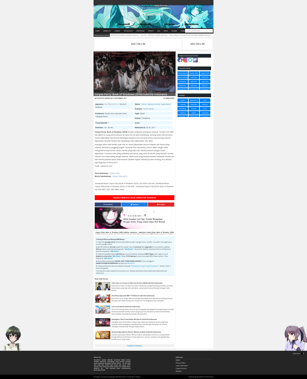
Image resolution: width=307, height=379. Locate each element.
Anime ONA (194, 73)
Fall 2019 (182, 86)
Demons (205, 104)
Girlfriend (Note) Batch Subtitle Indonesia (124, 35)
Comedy (183, 104)
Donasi (183, 31)
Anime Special (183, 77)
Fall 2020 (194, 86)
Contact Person (181, 368)
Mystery (150, 104)
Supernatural (166, 104)
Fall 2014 (194, 77)
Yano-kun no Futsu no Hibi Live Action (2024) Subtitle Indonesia (137, 283)
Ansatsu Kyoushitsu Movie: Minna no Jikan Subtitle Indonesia (136, 332)
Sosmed (174, 31)
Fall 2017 (194, 81)
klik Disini (129, 249)
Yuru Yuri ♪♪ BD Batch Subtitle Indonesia (153, 35)
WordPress (200, 377)
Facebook (109, 204)
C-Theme (137, 377)
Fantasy (183, 113)
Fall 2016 (182, 81)
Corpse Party (114, 173)
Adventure (194, 100)
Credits (151, 31)
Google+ (162, 204)
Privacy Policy (181, 363)
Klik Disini (114, 251)
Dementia (193, 104)
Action (182, 100)
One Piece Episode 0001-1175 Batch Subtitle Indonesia (133, 296)
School (157, 104)
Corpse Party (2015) (120, 176)
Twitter (135, 204)
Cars (205, 100)
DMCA (166, 31)
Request (178, 371)
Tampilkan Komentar (134, 346)
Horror (143, 104)
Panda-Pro (209, 377)
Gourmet (205, 113)
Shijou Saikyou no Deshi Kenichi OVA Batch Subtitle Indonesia (190, 35)
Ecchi (205, 109)
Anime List (107, 31)
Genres (117, 31)
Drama (193, 109)
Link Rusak (140, 31)
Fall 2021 (205, 86)
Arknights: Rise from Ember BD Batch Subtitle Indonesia (134, 319)
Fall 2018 (205, 81)
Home (97, 31)
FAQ (158, 31)
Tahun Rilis (128, 31)
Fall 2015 (205, 77)
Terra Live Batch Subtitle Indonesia (126, 306)
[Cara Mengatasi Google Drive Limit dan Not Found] (134, 228)
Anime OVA (205, 73)
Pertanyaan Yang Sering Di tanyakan (144, 266)
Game (194, 113)
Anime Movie (148, 109)
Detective (182, 109)
